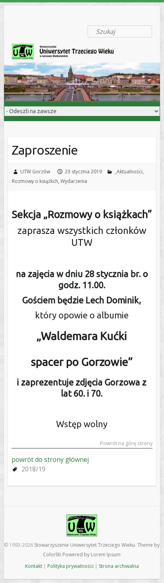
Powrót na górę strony (126, 444)
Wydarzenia (74, 181)
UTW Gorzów (35, 171)
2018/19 (33, 469)
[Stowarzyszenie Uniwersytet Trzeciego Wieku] (67, 53)
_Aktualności (129, 171)
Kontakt (33, 566)
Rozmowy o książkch (35, 181)
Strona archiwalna (119, 566)
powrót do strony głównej (50, 459)
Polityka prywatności (70, 566)
